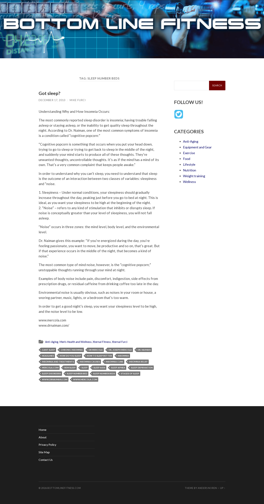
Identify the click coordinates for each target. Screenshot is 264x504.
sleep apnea (118, 367)
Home (42, 429)
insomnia (123, 355)
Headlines (48, 355)
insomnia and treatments (58, 361)
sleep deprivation (142, 367)
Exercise (189, 153)
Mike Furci (78, 100)
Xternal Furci (119, 341)
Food (186, 159)
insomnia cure (114, 361)
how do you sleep (70, 355)
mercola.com (50, 367)
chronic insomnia (72, 349)
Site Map (44, 452)
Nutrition (189, 170)
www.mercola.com (85, 379)
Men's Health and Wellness (75, 341)
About (43, 437)
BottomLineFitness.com (64, 488)
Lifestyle (189, 164)
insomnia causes (90, 361)
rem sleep (70, 367)
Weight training (194, 176)
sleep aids (99, 367)
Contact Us (46, 459)
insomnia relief (138, 361)
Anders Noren (207, 488)
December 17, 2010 (52, 100)
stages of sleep (130, 373)
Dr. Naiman (144, 349)
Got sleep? (49, 93)
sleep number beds (104, 373)
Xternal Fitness (102, 341)
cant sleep (48, 349)
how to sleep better (99, 355)
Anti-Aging (51, 341)
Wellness (189, 182)
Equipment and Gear (197, 147)
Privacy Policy (47, 444)
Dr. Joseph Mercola (120, 349)
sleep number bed (77, 373)
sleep (84, 367)
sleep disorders (51, 373)
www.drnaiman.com (54, 379)
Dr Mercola (96, 349)
